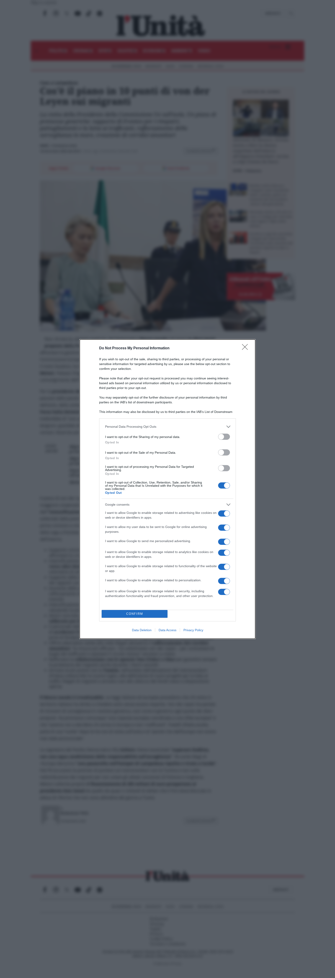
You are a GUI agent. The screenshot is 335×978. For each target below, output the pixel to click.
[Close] (246, 348)
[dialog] (167, 489)
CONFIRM (134, 613)
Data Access (167, 630)
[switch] (224, 437)
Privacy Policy (193, 630)
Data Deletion (142, 630)
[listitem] (167, 426)
